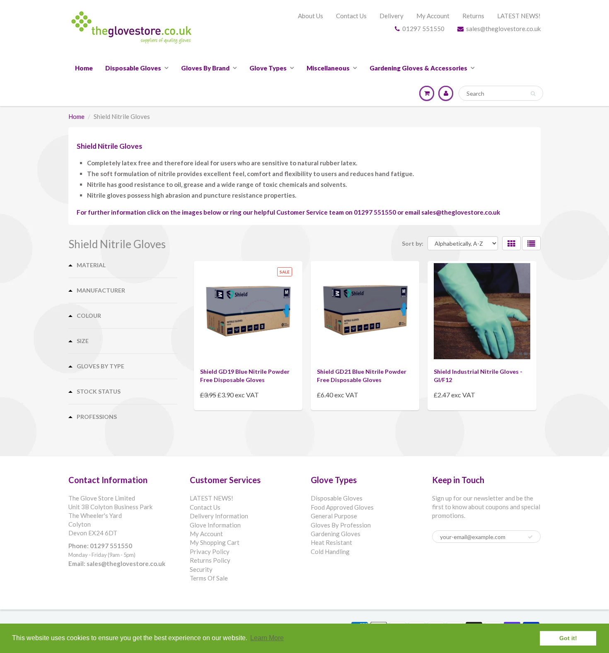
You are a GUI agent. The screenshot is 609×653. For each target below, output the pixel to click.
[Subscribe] (530, 537)
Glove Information (215, 525)
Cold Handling (330, 551)
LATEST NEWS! (519, 15)
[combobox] (501, 93)
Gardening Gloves (335, 533)
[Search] (533, 93)
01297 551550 (423, 28)
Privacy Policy (210, 551)
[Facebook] (440, 563)
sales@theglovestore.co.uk (503, 28)
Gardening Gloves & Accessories (418, 68)
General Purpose (334, 516)
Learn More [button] (267, 637)
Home (84, 68)
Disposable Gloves (133, 68)
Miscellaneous (328, 68)
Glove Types (268, 68)
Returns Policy (210, 560)
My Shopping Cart (214, 542)
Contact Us (351, 15)
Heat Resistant (331, 542)
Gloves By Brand (205, 68)
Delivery (391, 15)
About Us (310, 15)
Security (201, 569)
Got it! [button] (568, 638)
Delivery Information (219, 516)
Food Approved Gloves (342, 507)
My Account (433, 15)
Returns (473, 15)
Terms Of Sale (209, 578)
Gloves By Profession (341, 525)
